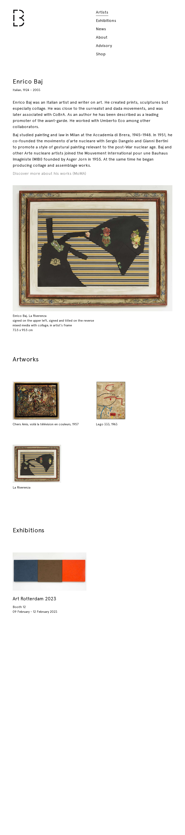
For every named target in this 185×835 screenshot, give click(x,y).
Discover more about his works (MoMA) (49, 173)
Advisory (104, 45)
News (101, 28)
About (101, 37)
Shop (101, 53)
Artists (102, 12)
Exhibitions (106, 20)
